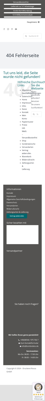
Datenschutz (27, 96)
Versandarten (27, 147)
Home (24, 99)
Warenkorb (26, 156)
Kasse (24, 109)
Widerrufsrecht (28, 160)
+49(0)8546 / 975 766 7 (29, 340)
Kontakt (25, 112)
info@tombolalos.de (30, 346)
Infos (24, 106)
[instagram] (8, 29)
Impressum (26, 103)
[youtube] (16, 29)
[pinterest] (12, 29)
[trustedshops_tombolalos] (22, 266)
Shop (24, 140)
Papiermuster (27, 122)
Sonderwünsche (28, 144)
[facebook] (4, 29)
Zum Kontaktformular (29, 343)
